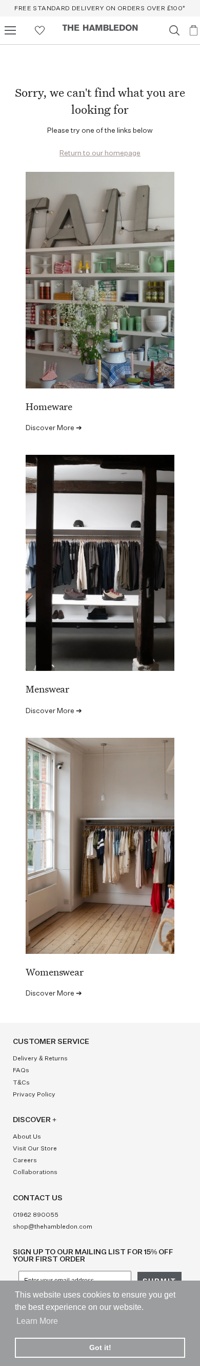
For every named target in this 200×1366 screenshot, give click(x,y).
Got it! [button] (100, 1347)
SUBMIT (143, 729)
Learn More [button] (37, 1321)
